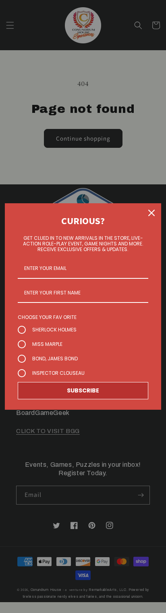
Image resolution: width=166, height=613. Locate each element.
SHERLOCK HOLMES (54, 329)
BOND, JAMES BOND (55, 358)
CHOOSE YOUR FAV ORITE (47, 317)
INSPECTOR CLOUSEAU (58, 373)
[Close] (151, 213)
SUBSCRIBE (83, 390)
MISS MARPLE (47, 344)
